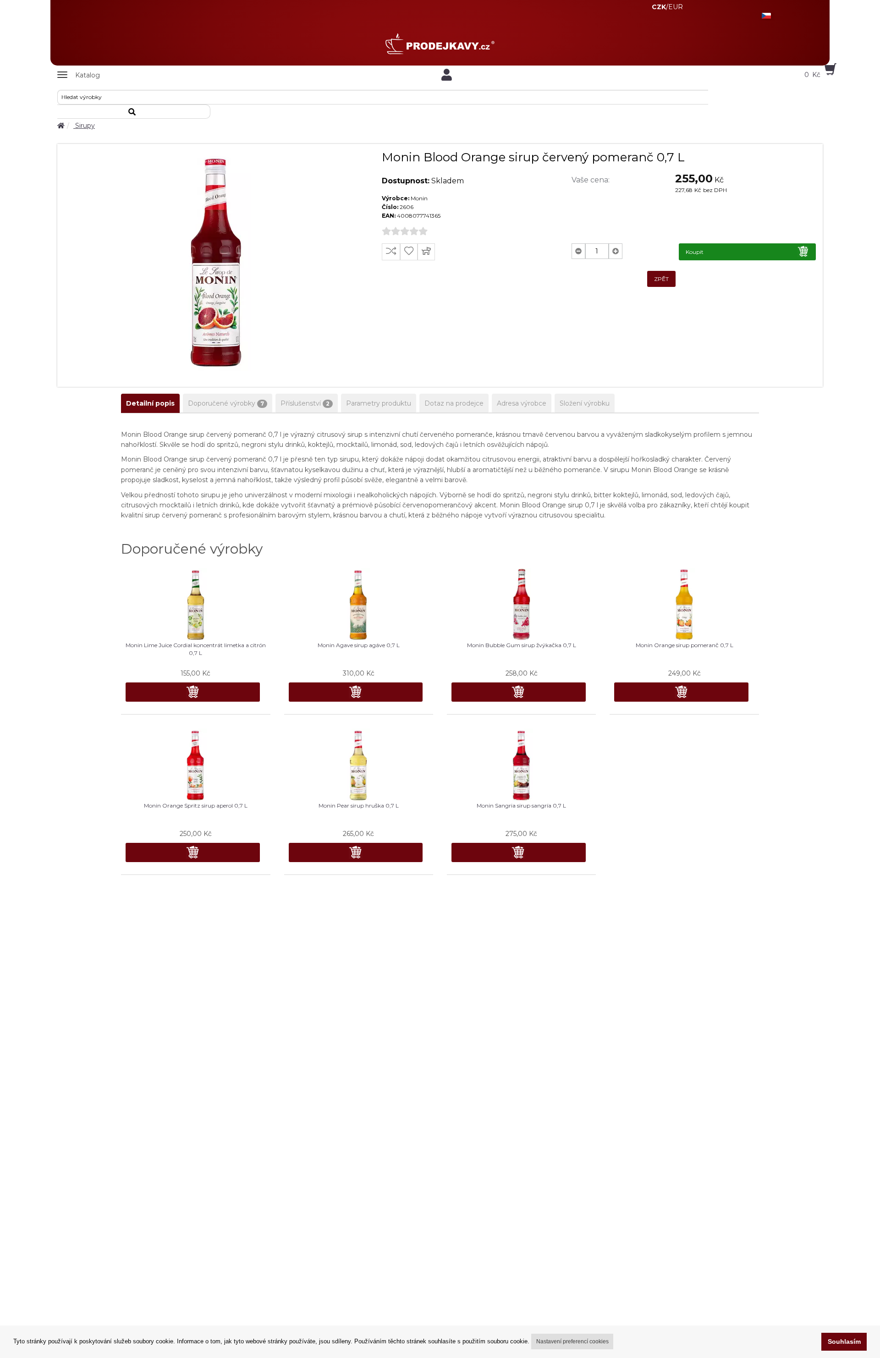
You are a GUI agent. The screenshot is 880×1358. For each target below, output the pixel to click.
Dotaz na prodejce (454, 403)
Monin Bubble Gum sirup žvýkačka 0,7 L (521, 645)
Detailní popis (150, 403)
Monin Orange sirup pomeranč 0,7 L (684, 645)
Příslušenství (305, 403)
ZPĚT (661, 278)
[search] (133, 111)
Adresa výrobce (521, 403)
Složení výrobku (585, 403)
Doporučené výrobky (226, 403)
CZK (659, 7)
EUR (675, 7)
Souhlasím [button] (844, 1341)
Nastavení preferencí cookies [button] (572, 1341)
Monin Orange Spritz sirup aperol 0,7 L (196, 805)
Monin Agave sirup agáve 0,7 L (359, 645)
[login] (447, 75)
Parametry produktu (378, 403)
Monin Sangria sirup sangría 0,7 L (521, 805)
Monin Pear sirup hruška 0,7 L (359, 805)
